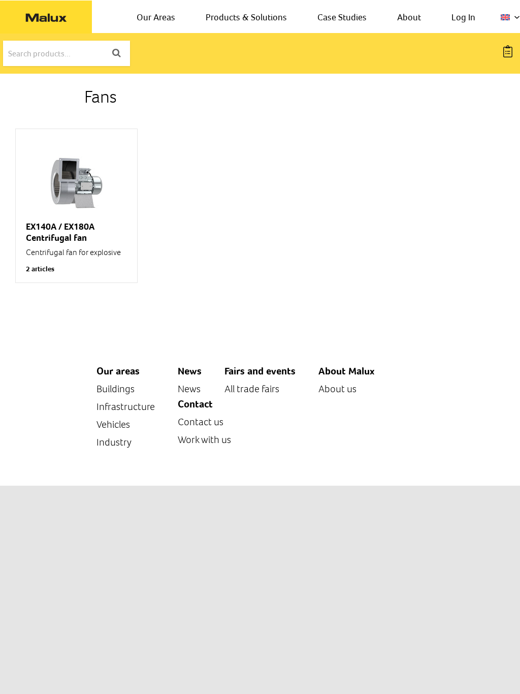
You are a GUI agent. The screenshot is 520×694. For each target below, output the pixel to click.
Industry (114, 442)
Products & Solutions (246, 17)
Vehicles (113, 424)
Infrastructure (125, 407)
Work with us (204, 440)
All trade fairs (251, 389)
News (189, 389)
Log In (463, 17)
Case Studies (342, 17)
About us (337, 389)
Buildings (115, 389)
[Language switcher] (510, 17)
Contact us (200, 422)
